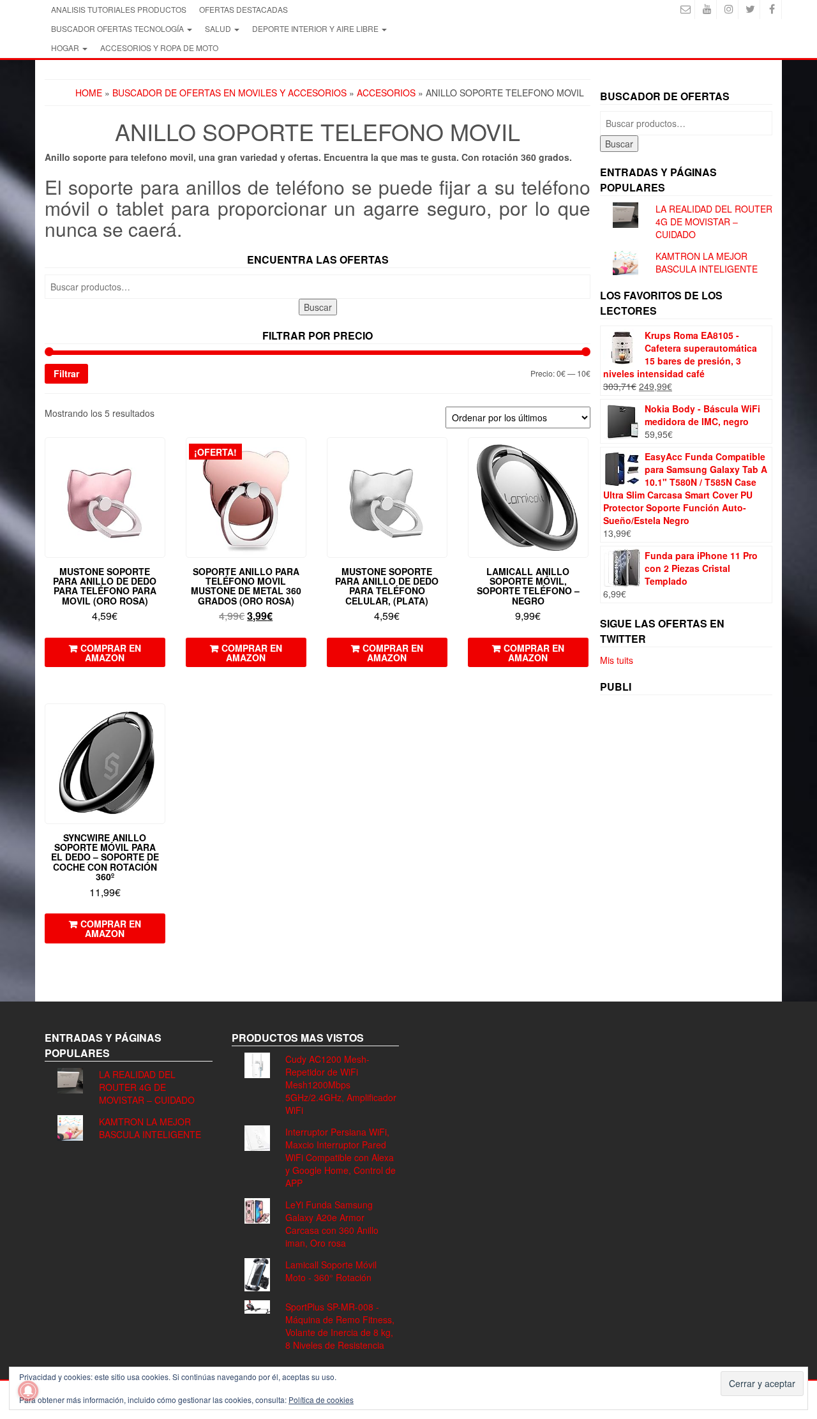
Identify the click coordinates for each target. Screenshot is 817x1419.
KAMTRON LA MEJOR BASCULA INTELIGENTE (707, 262)
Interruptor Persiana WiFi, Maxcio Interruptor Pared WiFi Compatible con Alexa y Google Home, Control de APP (340, 1157)
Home (88, 92)
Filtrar (66, 373)
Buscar (318, 307)
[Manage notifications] (28, 1391)
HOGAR (66, 47)
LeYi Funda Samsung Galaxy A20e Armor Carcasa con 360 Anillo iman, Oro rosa (332, 1223)
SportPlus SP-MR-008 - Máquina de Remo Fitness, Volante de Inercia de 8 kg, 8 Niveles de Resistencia (339, 1325)
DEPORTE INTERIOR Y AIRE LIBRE (316, 28)
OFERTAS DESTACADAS (243, 9)
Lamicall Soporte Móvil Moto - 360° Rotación (331, 1271)
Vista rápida (159, 456)
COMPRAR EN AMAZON (110, 653)
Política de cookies (321, 1399)
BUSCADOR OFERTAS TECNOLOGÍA (118, 28)
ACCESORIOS (386, 92)
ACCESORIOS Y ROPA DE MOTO (159, 47)
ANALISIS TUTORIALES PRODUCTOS (118, 9)
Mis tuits (616, 660)
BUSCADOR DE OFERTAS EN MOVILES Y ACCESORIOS (229, 92)
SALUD (219, 28)
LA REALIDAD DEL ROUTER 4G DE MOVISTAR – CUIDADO (714, 221)
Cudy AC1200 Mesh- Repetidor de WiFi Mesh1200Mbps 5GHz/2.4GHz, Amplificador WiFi (340, 1084)
